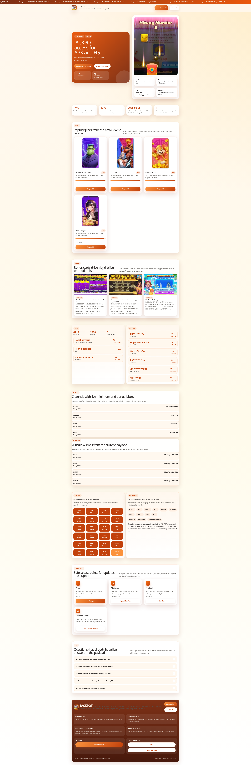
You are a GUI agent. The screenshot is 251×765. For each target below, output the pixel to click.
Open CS (151, 744)
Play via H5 (90, 189)
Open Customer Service (90, 628)
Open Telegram (90, 601)
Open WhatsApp (125, 601)
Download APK (161, 8)
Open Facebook (160, 601)
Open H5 (174, 8)
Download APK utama (83, 66)
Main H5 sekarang (102, 66)
